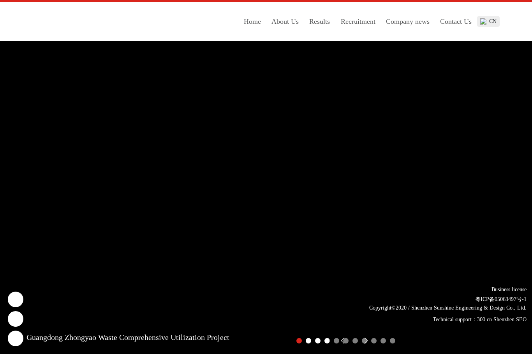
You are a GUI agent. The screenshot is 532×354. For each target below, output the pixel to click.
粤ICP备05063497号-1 (501, 299)
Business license (509, 289)
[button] (299, 340)
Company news (408, 21)
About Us (285, 21)
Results (319, 21)
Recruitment (358, 21)
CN (493, 21)
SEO (521, 319)
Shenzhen (503, 319)
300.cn (484, 319)
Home (252, 21)
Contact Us (456, 21)
